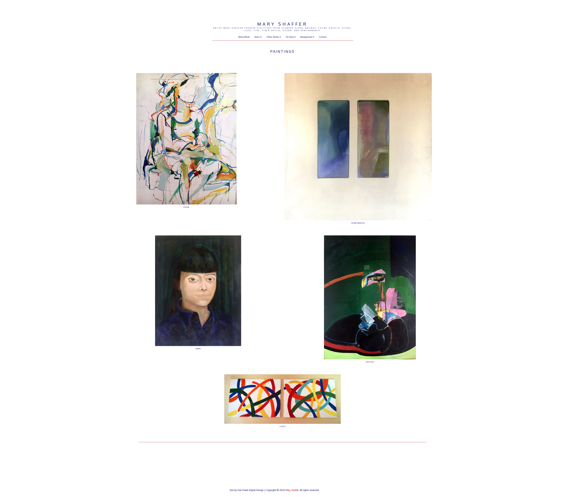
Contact (323, 37)
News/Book (244, 37)
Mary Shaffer (282, 24)
